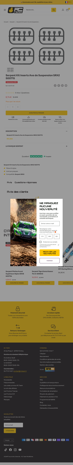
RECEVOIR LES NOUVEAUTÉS (49, 253)
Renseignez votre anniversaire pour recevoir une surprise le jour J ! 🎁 (48, 230)
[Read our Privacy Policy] (58, 245)
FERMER (50, 261)
